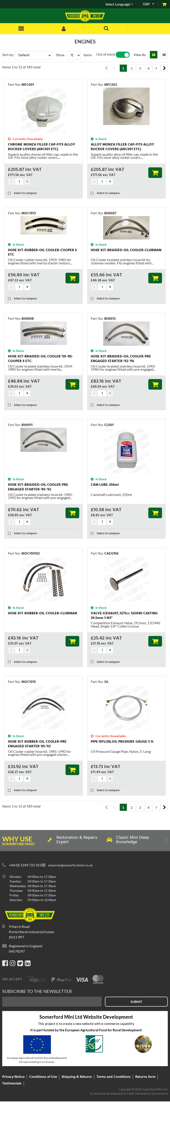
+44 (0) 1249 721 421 (25, 865)
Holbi (130, 1093)
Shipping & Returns (77, 1077)
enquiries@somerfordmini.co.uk (70, 865)
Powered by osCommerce (151, 1093)
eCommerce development (106, 1093)
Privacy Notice (13, 1077)
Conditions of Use (43, 1077)
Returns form (145, 1077)
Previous (106, 68)
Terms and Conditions (114, 1077)
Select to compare (25, 193)
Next (164, 68)
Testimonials (11, 1083)
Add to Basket (155, 172)
